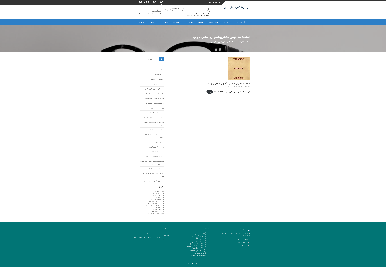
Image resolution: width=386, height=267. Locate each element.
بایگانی (142, 22)
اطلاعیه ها (226, 22)
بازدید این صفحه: (159, 211)
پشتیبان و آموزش (214, 22)
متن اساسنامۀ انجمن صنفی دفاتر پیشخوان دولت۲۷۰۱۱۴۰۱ (232, 92)
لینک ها (201, 22)
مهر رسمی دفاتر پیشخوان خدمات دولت (154, 113)
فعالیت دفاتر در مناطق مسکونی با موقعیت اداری (153, 123)
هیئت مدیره (176, 22)
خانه (248, 42)
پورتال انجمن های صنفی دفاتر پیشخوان (154, 98)
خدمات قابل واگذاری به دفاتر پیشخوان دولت (152, 181)
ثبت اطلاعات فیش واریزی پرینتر (156, 147)
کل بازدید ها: (160, 207)
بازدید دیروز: (160, 197)
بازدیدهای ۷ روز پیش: (158, 201)
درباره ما (152, 22)
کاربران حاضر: (160, 191)
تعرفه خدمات (164, 22)
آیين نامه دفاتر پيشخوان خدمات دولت (154, 94)
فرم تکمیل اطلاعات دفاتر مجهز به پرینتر (154, 152)
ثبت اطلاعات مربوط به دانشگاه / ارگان (154, 156)
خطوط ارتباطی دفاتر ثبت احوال (156, 169)
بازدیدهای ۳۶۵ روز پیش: (157, 205)
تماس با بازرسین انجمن (158, 84)
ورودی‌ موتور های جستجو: (156, 213)
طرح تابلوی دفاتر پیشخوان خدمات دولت (154, 108)
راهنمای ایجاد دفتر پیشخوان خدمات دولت (153, 117)
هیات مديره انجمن (159, 74)
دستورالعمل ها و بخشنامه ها (157, 79)
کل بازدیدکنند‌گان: (159, 209)
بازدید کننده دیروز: (159, 199)
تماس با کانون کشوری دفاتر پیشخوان (154, 89)
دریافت (209, 92)
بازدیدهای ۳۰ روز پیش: (157, 203)
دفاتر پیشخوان (189, 22)
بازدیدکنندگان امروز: (158, 195)
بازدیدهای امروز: (159, 193)
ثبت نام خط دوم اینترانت (157, 142)
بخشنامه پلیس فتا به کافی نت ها (156, 130)
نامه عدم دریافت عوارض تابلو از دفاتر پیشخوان (154, 136)
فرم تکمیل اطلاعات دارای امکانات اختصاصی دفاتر (153, 174)
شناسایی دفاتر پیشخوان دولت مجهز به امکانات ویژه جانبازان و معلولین (152, 162)
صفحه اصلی (239, 22)
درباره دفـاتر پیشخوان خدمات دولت (155, 103)
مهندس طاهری (230, 86)
